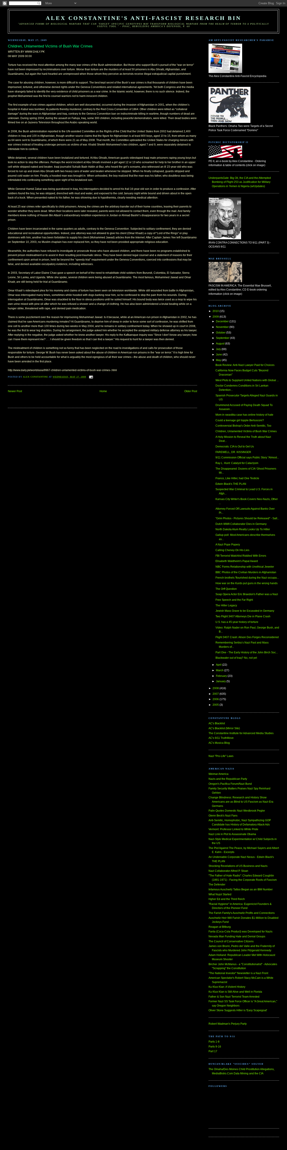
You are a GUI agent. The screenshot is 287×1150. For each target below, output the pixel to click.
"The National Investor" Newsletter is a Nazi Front (238, 973)
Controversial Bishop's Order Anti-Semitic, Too (243, 425)
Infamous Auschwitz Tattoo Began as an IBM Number (241, 889)
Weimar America (218, 774)
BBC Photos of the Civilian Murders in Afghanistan (245, 572)
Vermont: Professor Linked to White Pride (233, 829)
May (219, 360)
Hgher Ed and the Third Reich (227, 899)
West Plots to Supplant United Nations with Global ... (247, 380)
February (222, 676)
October (221, 332)
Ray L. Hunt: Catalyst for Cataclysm (236, 463)
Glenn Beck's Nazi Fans (223, 815)
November (222, 327)
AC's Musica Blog (219, 742)
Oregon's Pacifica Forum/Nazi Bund (230, 783)
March (220, 670)
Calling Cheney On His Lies (232, 550)
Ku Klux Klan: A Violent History (227, 986)
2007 (216, 693)
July (219, 349)
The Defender (217, 884)
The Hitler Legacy (226, 605)
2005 (216, 704)
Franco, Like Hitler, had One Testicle (237, 478)
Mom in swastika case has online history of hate (244, 414)
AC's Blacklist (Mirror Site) (224, 728)
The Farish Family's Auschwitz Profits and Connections (242, 913)
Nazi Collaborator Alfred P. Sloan (228, 870)
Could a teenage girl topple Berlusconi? (239, 420)
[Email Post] (91, 377)
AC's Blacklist (217, 723)
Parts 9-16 (215, 1046)
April (219, 664)
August (220, 343)
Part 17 (213, 1051)
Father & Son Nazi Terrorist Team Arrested (234, 996)
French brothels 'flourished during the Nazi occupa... (247, 577)
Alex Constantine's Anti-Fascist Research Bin (143, 18)
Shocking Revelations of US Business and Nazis (238, 866)
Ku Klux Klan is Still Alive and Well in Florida (235, 991)
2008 (216, 688)
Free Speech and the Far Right (234, 599)
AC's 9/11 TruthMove (221, 738)
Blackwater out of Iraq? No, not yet (236, 657)
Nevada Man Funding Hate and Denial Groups (237, 936)
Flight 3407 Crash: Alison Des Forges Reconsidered (247, 637)
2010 (216, 311)
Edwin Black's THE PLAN (230, 483)
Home (103, 391)
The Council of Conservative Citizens (231, 941)
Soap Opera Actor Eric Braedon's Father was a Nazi (246, 594)
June (219, 354)
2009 (216, 316)
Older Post (190, 391)
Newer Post (15, 391)
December (222, 321)
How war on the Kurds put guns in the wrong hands (246, 583)
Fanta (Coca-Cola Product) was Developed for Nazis (240, 931)
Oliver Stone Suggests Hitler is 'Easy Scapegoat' (238, 1010)
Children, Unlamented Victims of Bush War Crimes (246, 431)
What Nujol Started (220, 894)
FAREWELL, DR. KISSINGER (233, 452)
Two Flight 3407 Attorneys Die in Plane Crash (242, 616)
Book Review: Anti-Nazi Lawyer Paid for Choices (244, 365)
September (223, 338)
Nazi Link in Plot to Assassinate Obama (232, 834)
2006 (216, 699)
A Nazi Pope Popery (227, 544)
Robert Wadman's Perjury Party (228, 1023)
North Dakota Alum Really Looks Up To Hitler (242, 529)
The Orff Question (226, 588)
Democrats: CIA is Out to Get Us (234, 446)
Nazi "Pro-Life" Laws (221, 756)
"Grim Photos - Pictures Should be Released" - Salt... (247, 518)
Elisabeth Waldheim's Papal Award (236, 561)
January (221, 681)
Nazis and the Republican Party (228, 778)
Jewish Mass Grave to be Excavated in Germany (244, 610)
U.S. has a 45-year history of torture (236, 622)
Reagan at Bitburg (220, 926)
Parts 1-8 (214, 1041)
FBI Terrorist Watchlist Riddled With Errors (240, 555)
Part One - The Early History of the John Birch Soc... (246, 652)
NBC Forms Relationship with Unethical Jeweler (244, 566)
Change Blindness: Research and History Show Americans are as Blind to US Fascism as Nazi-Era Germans (241, 801)
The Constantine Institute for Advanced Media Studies (241, 733)
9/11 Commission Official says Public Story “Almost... (247, 457)
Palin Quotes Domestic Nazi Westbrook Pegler (237, 810)
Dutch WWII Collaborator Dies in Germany (241, 524)
